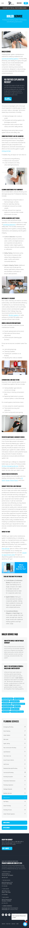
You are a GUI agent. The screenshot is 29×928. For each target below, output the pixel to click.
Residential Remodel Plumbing (10, 768)
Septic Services (6, 827)
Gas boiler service (15, 709)
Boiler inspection (5, 711)
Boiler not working (6, 709)
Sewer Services (6, 822)
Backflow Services (8, 793)
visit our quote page (7, 843)
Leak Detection (7, 751)
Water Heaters (7, 735)
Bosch (16, 480)
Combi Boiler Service (6, 703)
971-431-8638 (4, 894)
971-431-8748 (4, 886)
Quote (26, 3)
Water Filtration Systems (9, 814)
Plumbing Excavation (8, 776)
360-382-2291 (19, 3)
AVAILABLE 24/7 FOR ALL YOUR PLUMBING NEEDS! (14, 8)
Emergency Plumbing (8, 727)
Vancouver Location (7, 871)
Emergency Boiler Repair (7, 698)
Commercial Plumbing (8, 772)
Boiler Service (7, 797)
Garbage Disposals (8, 789)
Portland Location (6, 880)
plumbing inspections (9, 224)
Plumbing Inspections (8, 785)
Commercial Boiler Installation (17, 711)
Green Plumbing (7, 805)
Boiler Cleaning (5, 701)
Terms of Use (3, 923)
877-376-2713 (5, 903)
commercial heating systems (10, 58)
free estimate (5, 548)
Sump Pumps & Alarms (9, 760)
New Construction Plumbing (10, 747)
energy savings (6, 151)
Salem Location (6, 888)
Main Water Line (7, 756)
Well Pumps (6, 764)
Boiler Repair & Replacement (18, 703)
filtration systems (14, 315)
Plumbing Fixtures (8, 809)
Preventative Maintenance (9, 780)
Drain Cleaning (7, 731)
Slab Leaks (6, 739)
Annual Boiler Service (14, 701)
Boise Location (6, 897)
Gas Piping (6, 801)
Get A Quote (8, 99)
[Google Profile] (3, 915)
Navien (8, 480)
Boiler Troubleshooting (18, 698)
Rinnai (12, 480)
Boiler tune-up (17, 706)
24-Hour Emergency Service (10, 466)
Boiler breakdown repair (7, 706)
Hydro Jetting (7, 743)
